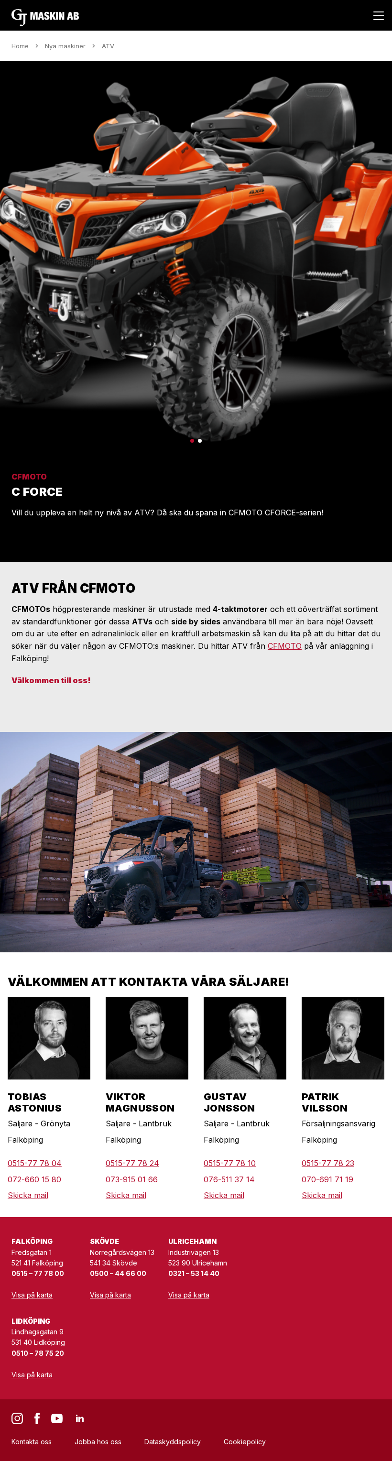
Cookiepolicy (245, 1442)
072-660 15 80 (34, 1179)
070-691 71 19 (327, 1179)
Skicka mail (28, 1195)
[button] (192, 441)
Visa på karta (32, 1295)
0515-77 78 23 (328, 1163)
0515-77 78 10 (230, 1163)
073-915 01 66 (132, 1179)
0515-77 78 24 (132, 1163)
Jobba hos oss (98, 1442)
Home (20, 46)
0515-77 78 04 (35, 1163)
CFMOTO (285, 646)
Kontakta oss (31, 1442)
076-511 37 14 (229, 1179)
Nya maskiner (65, 46)
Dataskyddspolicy (172, 1442)
